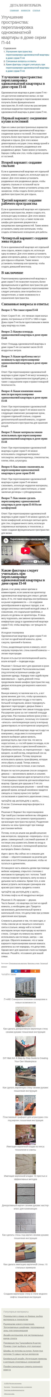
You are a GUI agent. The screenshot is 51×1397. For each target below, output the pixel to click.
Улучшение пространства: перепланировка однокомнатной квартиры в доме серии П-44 (27, 54)
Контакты (7, 1387)
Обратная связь (9, 1394)
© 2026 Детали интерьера (12, 1383)
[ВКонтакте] (16, 971)
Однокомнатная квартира (18, 963)
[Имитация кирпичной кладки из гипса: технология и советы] (25, 1143)
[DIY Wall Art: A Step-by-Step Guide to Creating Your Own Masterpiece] (25, 1054)
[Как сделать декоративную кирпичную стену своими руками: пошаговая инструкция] (25, 1025)
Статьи (36, 10)
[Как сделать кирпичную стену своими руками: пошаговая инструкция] (25, 1084)
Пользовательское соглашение (21, 1387)
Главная (14, 10)
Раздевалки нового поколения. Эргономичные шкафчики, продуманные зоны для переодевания (23, 1327)
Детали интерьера (25, 5)
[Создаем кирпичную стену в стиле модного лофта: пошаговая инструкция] (25, 1290)
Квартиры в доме (33, 963)
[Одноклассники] (35, 971)
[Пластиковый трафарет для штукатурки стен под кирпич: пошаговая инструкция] (25, 1113)
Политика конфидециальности (14, 1390)
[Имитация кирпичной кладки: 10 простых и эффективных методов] (25, 1172)
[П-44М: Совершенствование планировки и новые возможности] (25, 995)
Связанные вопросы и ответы (21, 61)
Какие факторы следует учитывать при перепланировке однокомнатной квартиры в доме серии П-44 (27, 67)
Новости (25, 10)
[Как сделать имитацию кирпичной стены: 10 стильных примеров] (25, 1261)
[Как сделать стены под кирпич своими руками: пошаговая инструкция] (25, 1231)
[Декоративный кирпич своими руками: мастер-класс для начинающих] (25, 1202)
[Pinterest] (25, 971)
